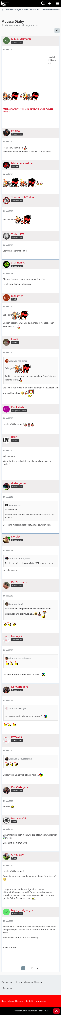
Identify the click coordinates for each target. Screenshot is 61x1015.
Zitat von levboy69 (17, 708)
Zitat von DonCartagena (20, 758)
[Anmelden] (50, 3)
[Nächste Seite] (37, 968)
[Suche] (43, 3)
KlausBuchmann (12, 25)
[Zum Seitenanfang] (56, 1011)
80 (32, 968)
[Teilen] (57, 30)
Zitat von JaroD (16, 604)
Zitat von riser (15, 505)
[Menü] (57, 3)
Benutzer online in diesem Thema (21, 982)
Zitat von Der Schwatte (20, 658)
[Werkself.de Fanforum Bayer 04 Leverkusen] (5, 3)
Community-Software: (30, 1011)
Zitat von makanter (18, 361)
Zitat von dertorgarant (19, 558)
